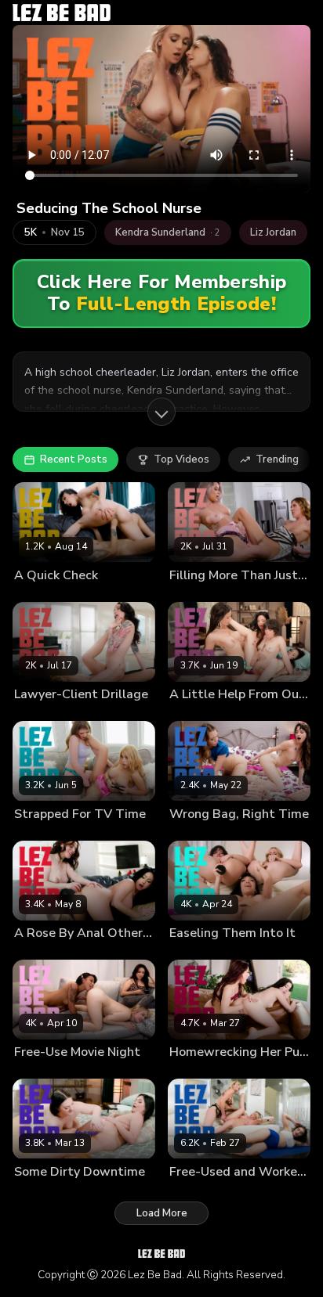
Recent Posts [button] (73, 459)
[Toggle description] (161, 412)
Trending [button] (277, 459)
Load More (161, 1213)
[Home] (62, 12)
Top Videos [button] (181, 459)
